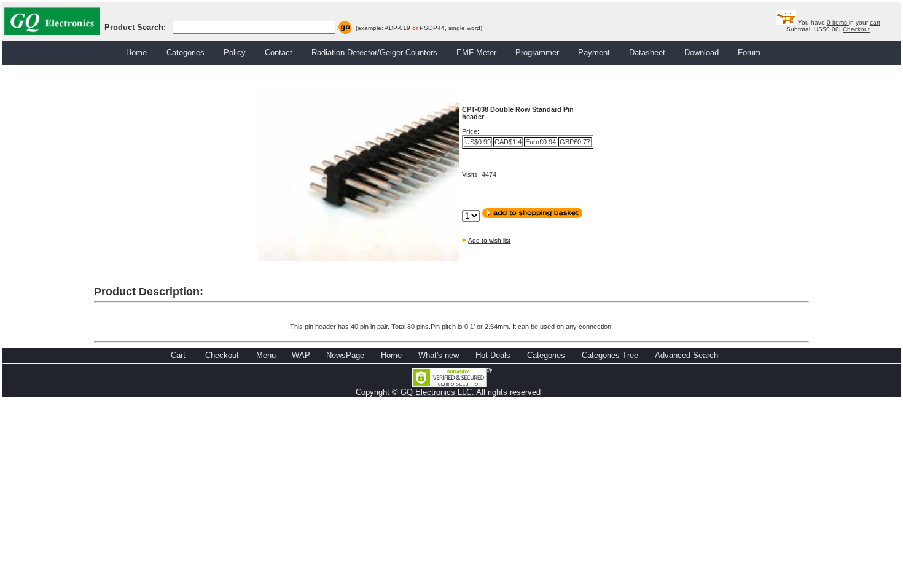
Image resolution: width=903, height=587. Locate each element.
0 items (838, 22)
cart (875, 22)
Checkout (856, 29)
